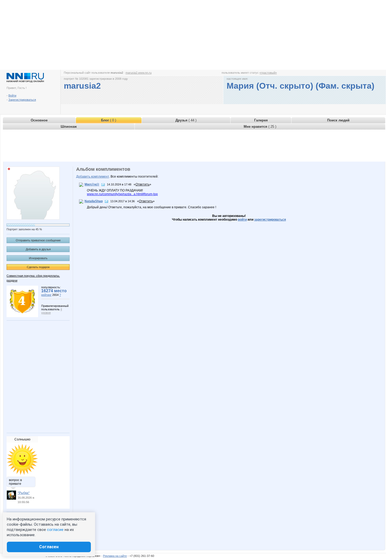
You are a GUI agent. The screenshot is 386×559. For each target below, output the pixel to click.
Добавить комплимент (92, 176)
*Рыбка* (24, 493)
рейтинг (46, 294)
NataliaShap (94, 201)
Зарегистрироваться (22, 99)
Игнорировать (38, 258)
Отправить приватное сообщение (38, 240)
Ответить (142, 184)
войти (242, 219)
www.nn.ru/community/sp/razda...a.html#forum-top (122, 194)
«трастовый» (268, 72)
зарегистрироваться (270, 219)
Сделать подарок (38, 267)
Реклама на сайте (115, 555)
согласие (55, 529)
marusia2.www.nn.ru (139, 72)
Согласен (49, 546)
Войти (12, 95)
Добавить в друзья (38, 249)
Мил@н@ (92, 184)
